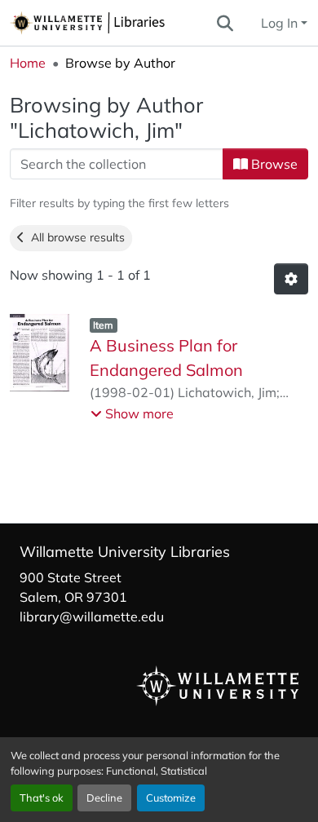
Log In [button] (281, 23)
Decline (104, 797)
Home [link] (28, 63)
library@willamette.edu (92, 616)
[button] (112, 23)
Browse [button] (273, 164)
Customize (171, 797)
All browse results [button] (74, 237)
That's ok (42, 797)
